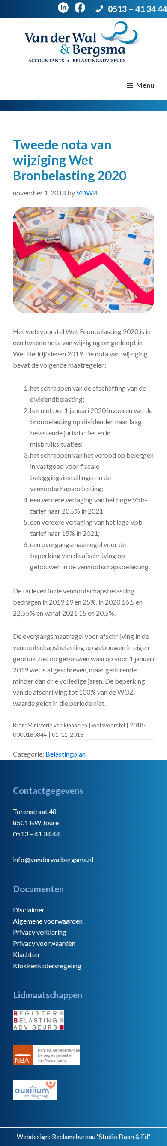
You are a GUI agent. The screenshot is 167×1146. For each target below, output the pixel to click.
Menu (145, 85)
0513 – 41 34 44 (137, 9)
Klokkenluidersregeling (47, 965)
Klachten (26, 954)
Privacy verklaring (39, 932)
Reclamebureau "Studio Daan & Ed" (101, 1136)
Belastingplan (65, 754)
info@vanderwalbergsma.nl (53, 859)
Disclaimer (29, 910)
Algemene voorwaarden (48, 921)
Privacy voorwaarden (44, 943)
